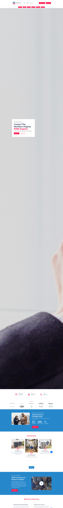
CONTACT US (16, 133)
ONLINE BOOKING (23, 133)
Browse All (31, 467)
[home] (15, 3)
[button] (11, 452)
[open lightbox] (41, 483)
